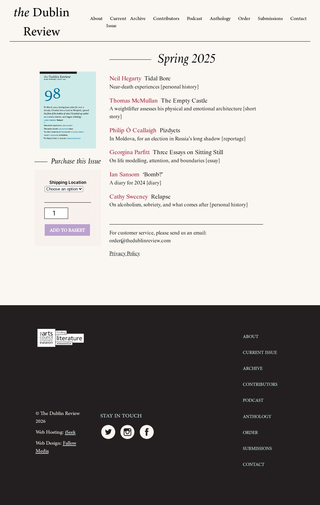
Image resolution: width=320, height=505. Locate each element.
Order (244, 18)
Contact (298, 18)
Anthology (220, 18)
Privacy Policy (124, 254)
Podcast (194, 18)
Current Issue (116, 22)
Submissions (270, 18)
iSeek (70, 432)
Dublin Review (41, 22)
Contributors (166, 18)
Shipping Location (67, 182)
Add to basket (67, 230)
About (96, 18)
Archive (138, 18)
